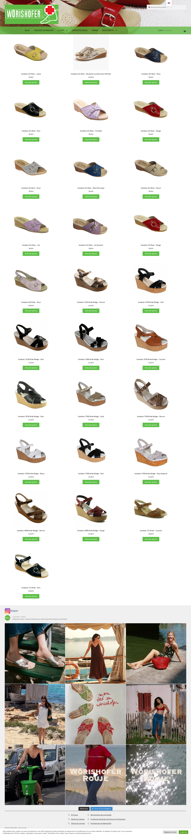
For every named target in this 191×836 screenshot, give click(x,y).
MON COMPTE (108, 30)
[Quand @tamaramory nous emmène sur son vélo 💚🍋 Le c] (35, 775)
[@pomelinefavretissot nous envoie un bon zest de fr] (95, 714)
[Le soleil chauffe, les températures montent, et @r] (156, 714)
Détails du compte (78, 823)
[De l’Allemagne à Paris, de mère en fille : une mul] (156, 775)
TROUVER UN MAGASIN (43, 30)
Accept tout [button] (183, 832)
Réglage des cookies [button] (170, 832)
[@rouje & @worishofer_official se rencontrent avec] (35, 653)
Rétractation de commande (101, 815)
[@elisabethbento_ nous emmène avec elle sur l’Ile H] (35, 714)
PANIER (95, 30)
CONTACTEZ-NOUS (79, 30)
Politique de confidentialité (101, 823)
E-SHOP (61, 30)
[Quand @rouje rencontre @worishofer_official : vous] (95, 775)
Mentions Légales (78, 819)
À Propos (74, 815)
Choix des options (31, 82)
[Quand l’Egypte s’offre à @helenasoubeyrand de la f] (95, 653)
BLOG (27, 30)
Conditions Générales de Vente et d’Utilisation (108, 819)
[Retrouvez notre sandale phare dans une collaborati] (156, 653)
